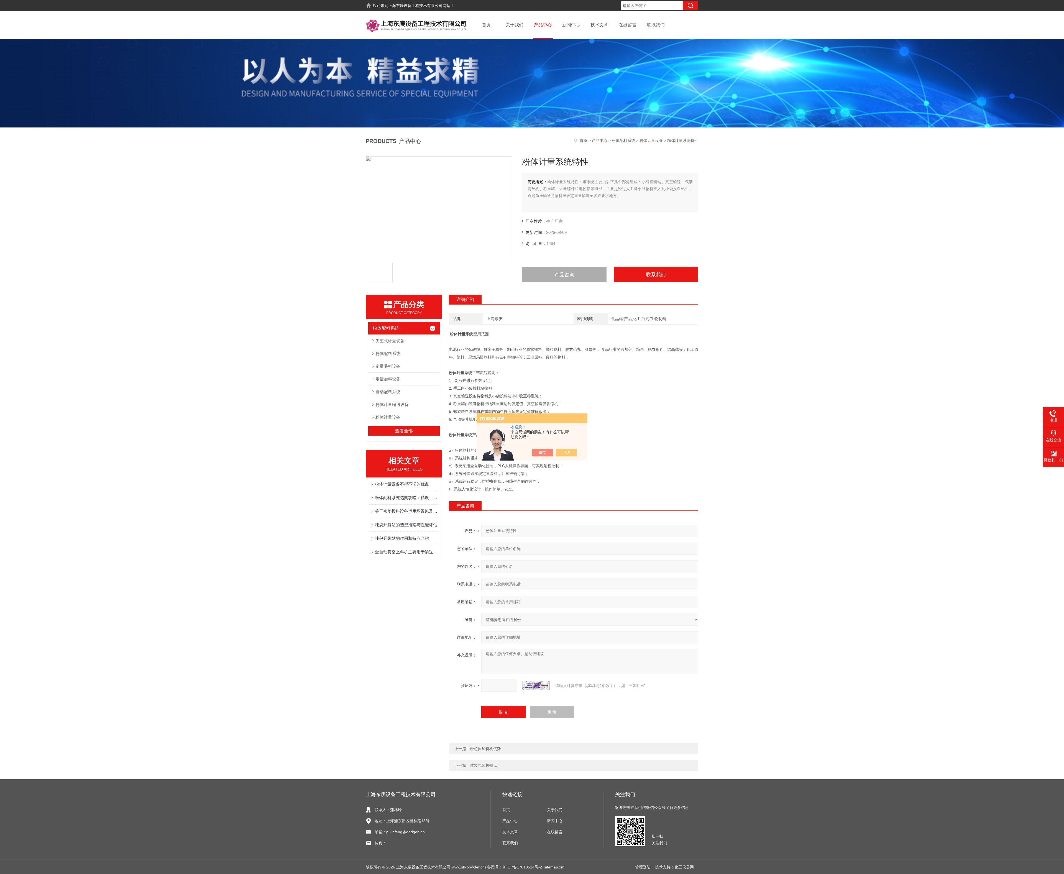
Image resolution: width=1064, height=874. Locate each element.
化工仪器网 (684, 867)
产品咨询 (564, 274)
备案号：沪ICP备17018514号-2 (514, 867)
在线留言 (627, 24)
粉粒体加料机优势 (485, 749)
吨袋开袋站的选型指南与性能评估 (406, 524)
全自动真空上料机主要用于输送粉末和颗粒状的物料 (407, 552)
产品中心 (543, 24)
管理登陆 (643, 867)
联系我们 (656, 24)
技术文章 (599, 24)
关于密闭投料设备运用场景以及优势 (407, 511)
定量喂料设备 (387, 366)
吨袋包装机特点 (483, 765)
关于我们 (514, 24)
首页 (486, 24)
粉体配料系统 (623, 140)
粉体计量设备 (651, 140)
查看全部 (404, 430)
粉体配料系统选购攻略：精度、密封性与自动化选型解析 (407, 497)
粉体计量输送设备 (392, 404)
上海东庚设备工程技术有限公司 (415, 5)
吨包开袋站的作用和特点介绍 (402, 538)
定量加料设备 (387, 379)
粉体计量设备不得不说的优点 (402, 484)
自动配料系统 (387, 391)
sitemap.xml (554, 867)
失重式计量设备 (390, 340)
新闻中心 (571, 24)
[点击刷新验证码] (536, 685)
